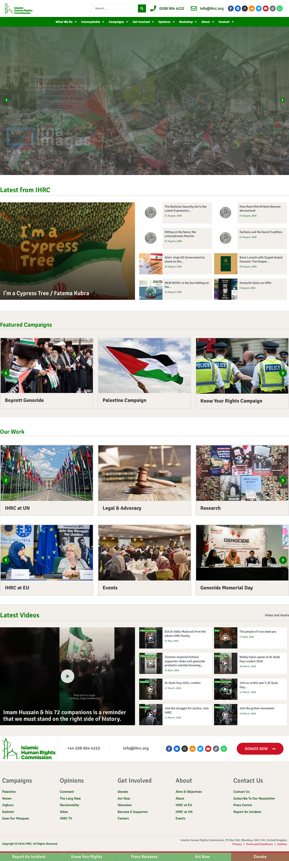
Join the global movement (256, 708)
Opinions (164, 22)
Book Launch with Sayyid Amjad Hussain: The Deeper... (260, 259)
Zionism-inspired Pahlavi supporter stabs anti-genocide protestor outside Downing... (185, 661)
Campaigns (116, 22)
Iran (217, 630)
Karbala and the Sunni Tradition (260, 232)
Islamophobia (90, 22)
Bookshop (186, 22)
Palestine (144, 682)
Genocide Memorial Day (226, 588)
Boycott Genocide (24, 400)
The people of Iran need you (257, 631)
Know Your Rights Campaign (231, 401)
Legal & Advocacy (122, 508)
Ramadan (145, 707)
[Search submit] (142, 8)
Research (210, 508)
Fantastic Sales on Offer (255, 283)
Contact (224, 22)
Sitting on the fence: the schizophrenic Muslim (180, 234)
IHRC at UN (17, 508)
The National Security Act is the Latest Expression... (185, 208)
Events (110, 588)
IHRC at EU (17, 588)
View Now (42, 118)
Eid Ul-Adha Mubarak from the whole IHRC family (185, 633)
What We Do (64, 22)
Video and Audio (277, 615)
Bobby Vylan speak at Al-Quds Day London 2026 (259, 659)
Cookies (282, 844)
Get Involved (141, 22)
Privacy (237, 844)
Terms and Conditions (259, 844)
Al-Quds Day (221, 656)
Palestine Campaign (124, 400)
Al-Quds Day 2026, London (183, 683)
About (205, 22)
